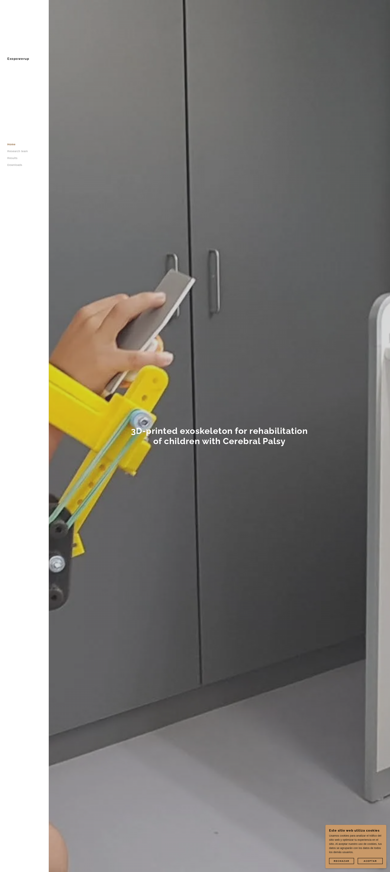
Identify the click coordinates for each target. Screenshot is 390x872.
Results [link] (12, 158)
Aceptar (370, 861)
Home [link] (11, 144)
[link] (18, 58)
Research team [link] (17, 151)
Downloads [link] (14, 164)
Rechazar (341, 861)
